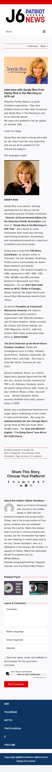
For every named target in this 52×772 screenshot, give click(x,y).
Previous (33, 46)
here (18, 131)
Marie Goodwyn (14, 450)
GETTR (8, 720)
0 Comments (36, 456)
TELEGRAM (10, 712)
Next (43, 46)
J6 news (25, 456)
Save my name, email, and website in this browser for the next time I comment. (25, 661)
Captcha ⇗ (39, 677)
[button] (6, 588)
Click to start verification (28, 674)
